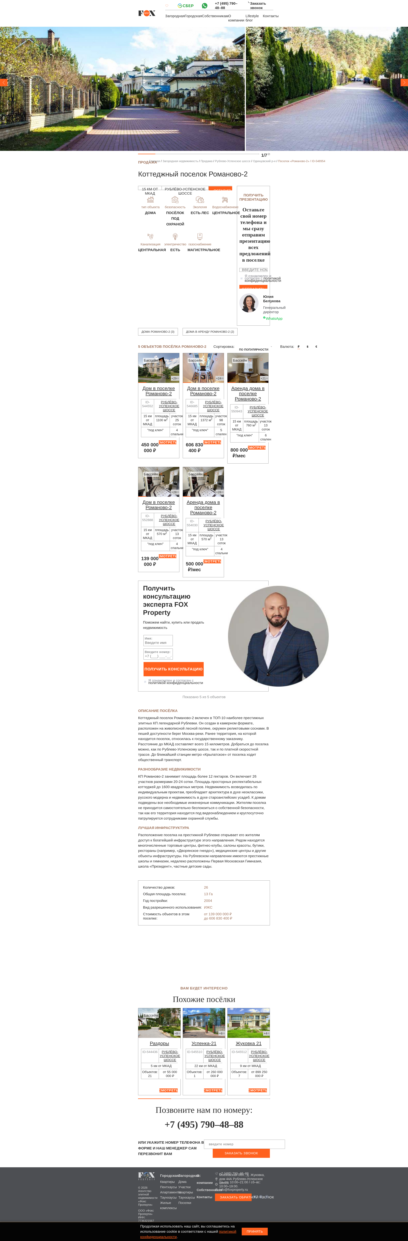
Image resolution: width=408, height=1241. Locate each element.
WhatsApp (274, 319)
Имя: (148, 638)
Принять (255, 1231)
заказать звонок (241, 1153)
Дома (182, 1182)
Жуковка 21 (249, 1043)
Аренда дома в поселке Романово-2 (248, 393)
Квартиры (167, 1182)
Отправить (253, 288)
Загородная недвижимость (180, 161)
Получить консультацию (173, 669)
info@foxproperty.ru (233, 1189)
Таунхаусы (168, 1197)
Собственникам (215, 16)
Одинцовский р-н (264, 161)
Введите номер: (158, 652)
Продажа (206, 161)
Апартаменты (170, 1192)
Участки (184, 1187)
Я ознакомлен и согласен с (263, 278)
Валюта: (287, 347)
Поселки (184, 1203)
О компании (236, 18)
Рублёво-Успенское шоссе (169, 406)
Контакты (271, 16)
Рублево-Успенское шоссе (232, 161)
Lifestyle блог (252, 18)
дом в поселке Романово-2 (158, 391)
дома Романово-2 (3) (158, 331)
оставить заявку (223, 189)
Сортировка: (223, 347)
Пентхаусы (168, 1187)
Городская (193, 16)
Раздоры (159, 1043)
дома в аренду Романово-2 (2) (210, 331)
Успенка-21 (204, 1043)
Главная (154, 161)
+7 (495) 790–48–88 (226, 5)
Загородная (175, 16)
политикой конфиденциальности (263, 279)
